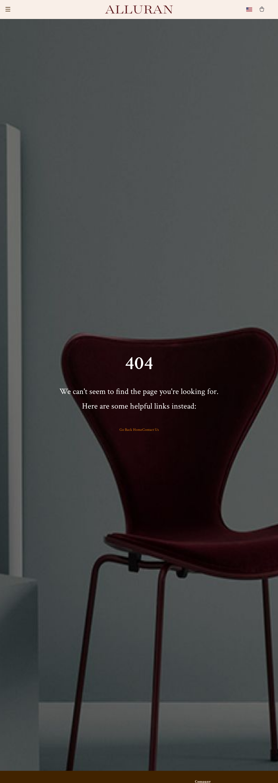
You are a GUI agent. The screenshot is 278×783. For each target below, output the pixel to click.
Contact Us (150, 429)
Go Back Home (130, 429)
